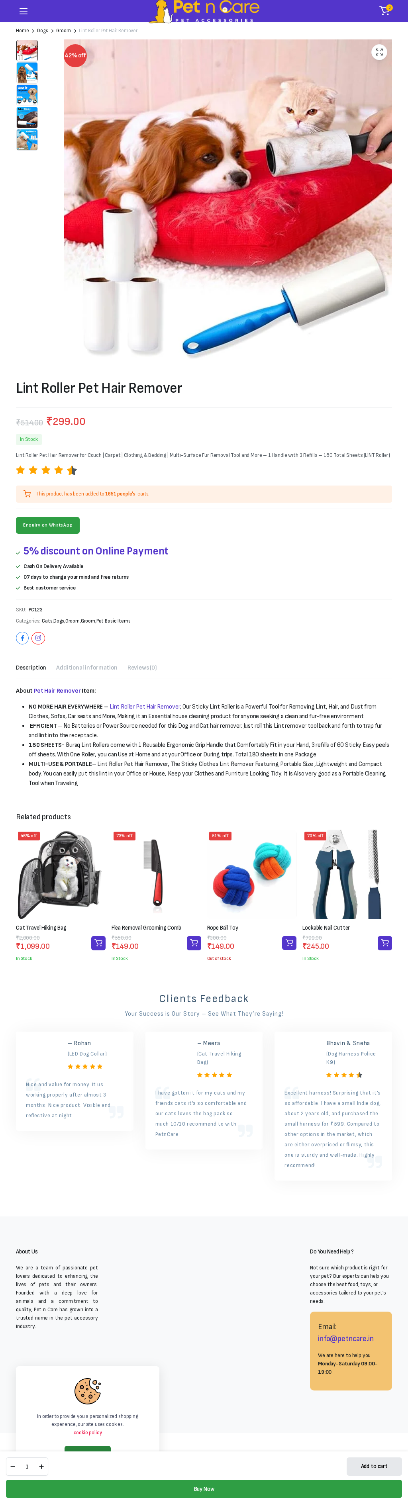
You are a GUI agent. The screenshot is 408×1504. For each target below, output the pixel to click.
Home (22, 30)
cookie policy (88, 1433)
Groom (63, 30)
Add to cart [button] (98, 943)
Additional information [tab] (86, 668)
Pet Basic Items (113, 621)
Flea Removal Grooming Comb (146, 928)
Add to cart (374, 1466)
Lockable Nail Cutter (326, 928)
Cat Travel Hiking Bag (41, 928)
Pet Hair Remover (57, 691)
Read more (289, 943)
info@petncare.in (345, 1338)
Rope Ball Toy (222, 928)
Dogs (42, 30)
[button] (384, 11)
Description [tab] (31, 668)
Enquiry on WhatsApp (48, 525)
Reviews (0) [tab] (142, 668)
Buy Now (204, 1489)
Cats (47, 621)
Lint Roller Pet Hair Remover (145, 707)
